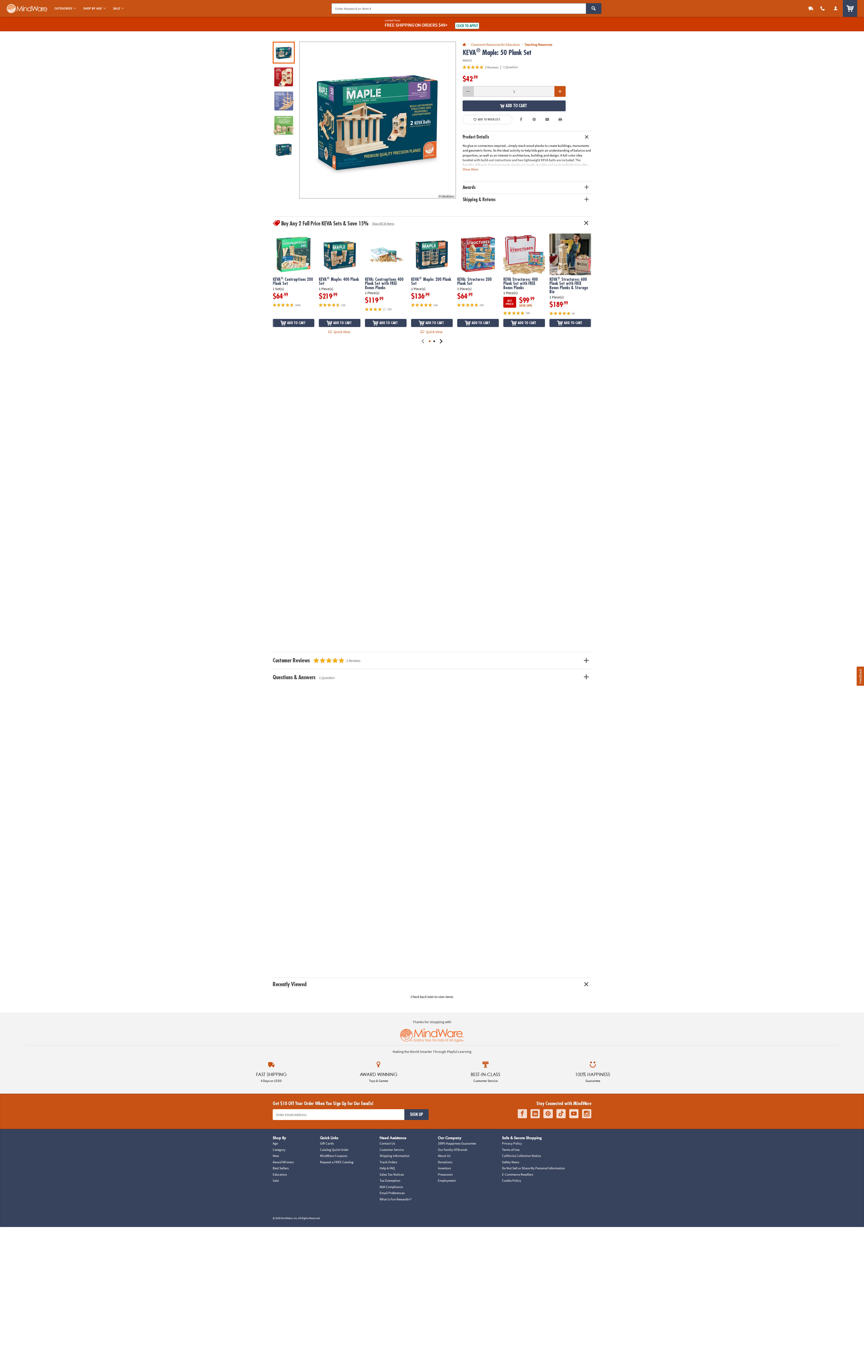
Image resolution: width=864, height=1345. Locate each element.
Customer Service (392, 1149)
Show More (470, 169)
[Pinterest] (548, 1113)
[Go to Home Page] (464, 45)
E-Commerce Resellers (517, 1174)
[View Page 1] (430, 341)
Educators (280, 1174)
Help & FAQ (387, 1168)
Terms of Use (511, 1149)
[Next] (441, 341)
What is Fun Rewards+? (396, 1199)
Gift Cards (327, 1143)
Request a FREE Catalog (336, 1162)
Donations (445, 1162)
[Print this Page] (560, 119)
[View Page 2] (434, 341)
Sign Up (416, 1115)
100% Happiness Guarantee (457, 1143)
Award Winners (283, 1162)
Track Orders (388, 1162)
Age (275, 1143)
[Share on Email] (547, 119)
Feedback (860, 676)
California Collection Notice (521, 1156)
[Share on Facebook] (521, 119)
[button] (377, 120)
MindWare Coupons (333, 1156)
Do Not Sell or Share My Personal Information (533, 1168)
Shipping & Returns (479, 199)
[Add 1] (560, 91)
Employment (447, 1180)
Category (279, 1149)
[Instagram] (586, 1113)
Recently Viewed (289, 984)
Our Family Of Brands (452, 1149)
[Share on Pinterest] (534, 119)
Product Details (476, 137)
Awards (469, 187)
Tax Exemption (390, 1180)
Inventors (444, 1168)
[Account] (835, 8)
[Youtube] (573, 1113)
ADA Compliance (391, 1187)
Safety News (510, 1162)
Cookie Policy (511, 1180)
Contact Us (387, 1143)
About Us (444, 1156)
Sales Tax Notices (392, 1174)
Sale (276, 1180)
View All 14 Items (383, 223)
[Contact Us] (822, 8)
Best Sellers (281, 1168)
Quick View (341, 331)
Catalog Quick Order (334, 1149)
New (276, 1156)
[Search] (593, 8)
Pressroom (445, 1174)
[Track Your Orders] (811, 8)
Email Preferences (392, 1193)
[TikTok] (561, 1113)
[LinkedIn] (535, 1113)
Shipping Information (395, 1156)
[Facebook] (522, 1113)
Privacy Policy (512, 1143)
